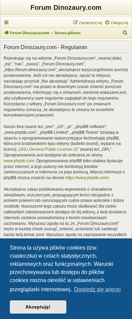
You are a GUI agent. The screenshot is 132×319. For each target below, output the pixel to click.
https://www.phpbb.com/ (87, 177)
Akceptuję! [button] (37, 307)
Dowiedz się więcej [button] (97, 289)
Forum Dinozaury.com (66, 7)
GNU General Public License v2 (48, 149)
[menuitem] (116, 23)
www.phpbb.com (19, 160)
